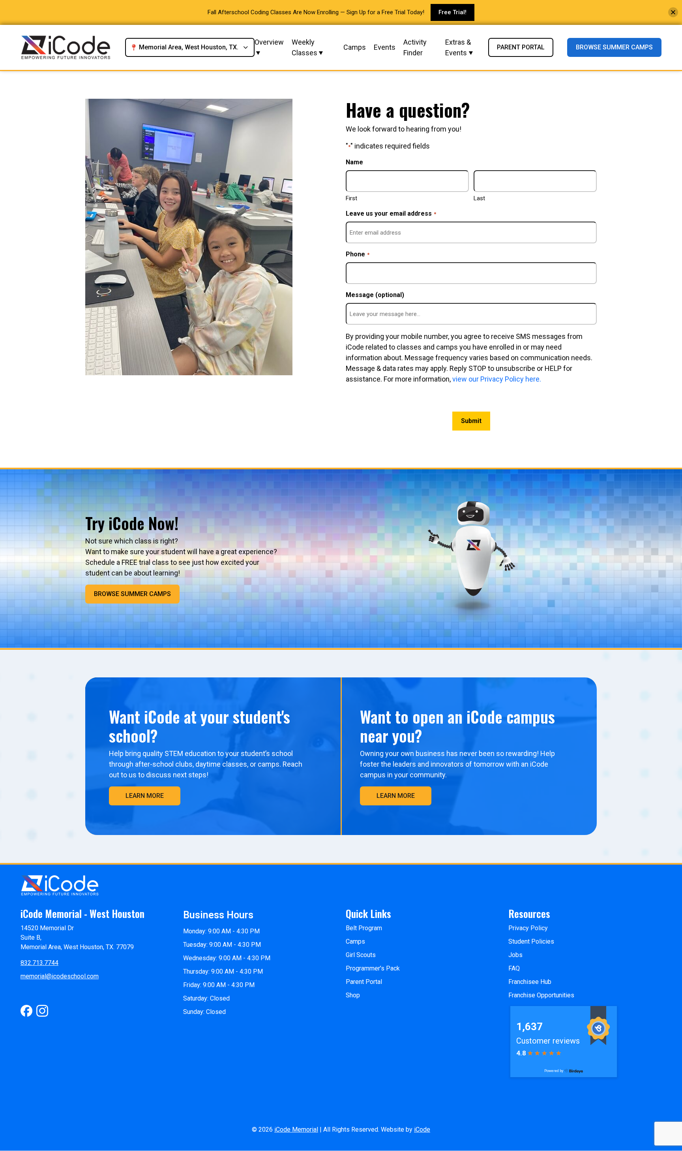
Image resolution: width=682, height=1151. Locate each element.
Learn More (145, 795)
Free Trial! (452, 12)
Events (384, 47)
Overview (269, 42)
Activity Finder (415, 47)
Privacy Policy (528, 928)
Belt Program (364, 928)
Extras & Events (458, 47)
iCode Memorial (296, 1129)
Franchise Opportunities (541, 995)
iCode (422, 1129)
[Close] (673, 12)
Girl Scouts (361, 955)
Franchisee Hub (529, 981)
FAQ (514, 968)
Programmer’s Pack (373, 968)
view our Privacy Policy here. (496, 379)
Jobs (515, 955)
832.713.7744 (39, 963)
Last (479, 198)
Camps (354, 47)
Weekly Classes (304, 47)
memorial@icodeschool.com (60, 976)
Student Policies (531, 941)
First (351, 198)
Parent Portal (521, 47)
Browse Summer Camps (614, 47)
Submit (471, 421)
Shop (353, 995)
